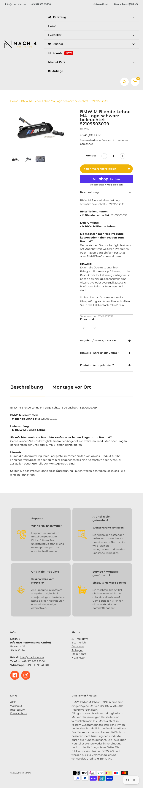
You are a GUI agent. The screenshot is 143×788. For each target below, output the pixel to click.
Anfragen (77, 650)
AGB (13, 702)
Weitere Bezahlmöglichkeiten (106, 184)
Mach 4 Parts (24, 773)
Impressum (17, 709)
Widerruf (16, 705)
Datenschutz (18, 713)
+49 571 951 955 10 (41, 4)
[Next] (94, 328)
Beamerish (79, 642)
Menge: (91, 155)
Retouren (78, 646)
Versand (107, 140)
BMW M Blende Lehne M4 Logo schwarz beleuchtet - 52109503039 (64, 101)
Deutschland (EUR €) (126, 4)
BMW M (85, 129)
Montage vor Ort (71, 387)
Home (14, 101)
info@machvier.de (15, 4)
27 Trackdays (80, 638)
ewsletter (80, 657)
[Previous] (84, 328)
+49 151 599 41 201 (37, 665)
